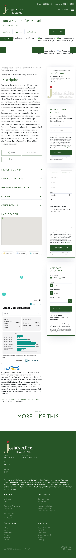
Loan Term (54, 275)
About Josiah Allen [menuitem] (44, 528)
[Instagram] (7, 472)
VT (17, 399)
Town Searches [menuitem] (9, 513)
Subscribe (57, 153)
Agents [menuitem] (40, 537)
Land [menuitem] (5, 501)
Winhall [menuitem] (6, 539)
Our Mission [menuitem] (42, 532)
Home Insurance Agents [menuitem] (46, 511)
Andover (31, 399)
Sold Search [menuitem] (8, 518)
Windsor (23, 399)
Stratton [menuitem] (7, 537)
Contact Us (52, 81)
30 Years (55, 277)
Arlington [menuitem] (7, 528)
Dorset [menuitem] (6, 530)
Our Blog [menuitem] (41, 539)
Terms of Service (60, 254)
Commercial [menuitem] (8, 508)
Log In (66, 9)
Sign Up (60, 9)
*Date (51, 192)
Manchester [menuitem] (8, 532)
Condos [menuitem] (6, 504)
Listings (11, 399)
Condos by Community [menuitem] (12, 506)
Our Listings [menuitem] (8, 515)
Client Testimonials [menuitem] (44, 535)
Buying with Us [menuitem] (43, 499)
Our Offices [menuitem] (42, 530)
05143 (38, 399)
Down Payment (55, 290)
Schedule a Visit (66, 172)
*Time (51, 199)
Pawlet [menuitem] (6, 535)
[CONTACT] (57, 32)
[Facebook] (4, 472)
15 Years (63, 277)
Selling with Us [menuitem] (43, 501)
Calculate (57, 309)
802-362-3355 (68, 4)
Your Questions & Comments (58, 206)
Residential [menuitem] (7, 499)
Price (52, 282)
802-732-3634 (48, 4)
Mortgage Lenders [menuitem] (44, 508)
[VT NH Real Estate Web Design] (66, 548)
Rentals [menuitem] (40, 504)
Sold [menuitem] (5, 511)
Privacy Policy (67, 147)
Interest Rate (55, 297)
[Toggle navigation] (72, 10)
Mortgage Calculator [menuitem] (45, 506)
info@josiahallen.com (29, 458)
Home (3, 399)
